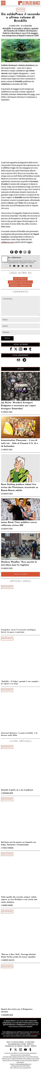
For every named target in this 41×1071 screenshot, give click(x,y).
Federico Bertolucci (20, 282)
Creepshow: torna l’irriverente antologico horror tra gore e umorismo (18, 631)
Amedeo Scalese (8, 960)
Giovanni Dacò (8, 793)
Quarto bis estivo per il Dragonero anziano (17, 1010)
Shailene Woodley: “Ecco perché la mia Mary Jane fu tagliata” (19, 563)
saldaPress (20, 279)
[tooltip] (11, 251)
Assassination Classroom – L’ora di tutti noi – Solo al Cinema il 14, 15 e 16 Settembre (19, 443)
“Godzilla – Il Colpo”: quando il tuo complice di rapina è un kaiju (20, 683)
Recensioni (7, 587)
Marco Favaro (8, 905)
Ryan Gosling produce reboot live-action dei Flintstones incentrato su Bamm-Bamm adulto (19, 487)
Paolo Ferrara (8, 848)
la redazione (27, 26)
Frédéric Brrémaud (20, 285)
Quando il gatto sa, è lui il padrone (17, 790)
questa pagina (35, 1034)
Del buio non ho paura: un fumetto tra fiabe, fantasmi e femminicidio (18, 843)
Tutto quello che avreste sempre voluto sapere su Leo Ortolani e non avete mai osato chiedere (19, 899)
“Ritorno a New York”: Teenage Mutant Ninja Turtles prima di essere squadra (18, 956)
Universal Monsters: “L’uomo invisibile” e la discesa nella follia (19, 734)
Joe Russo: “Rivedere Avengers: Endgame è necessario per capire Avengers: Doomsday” (18, 406)
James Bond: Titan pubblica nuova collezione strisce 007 (19, 523)
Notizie (20, 9)
